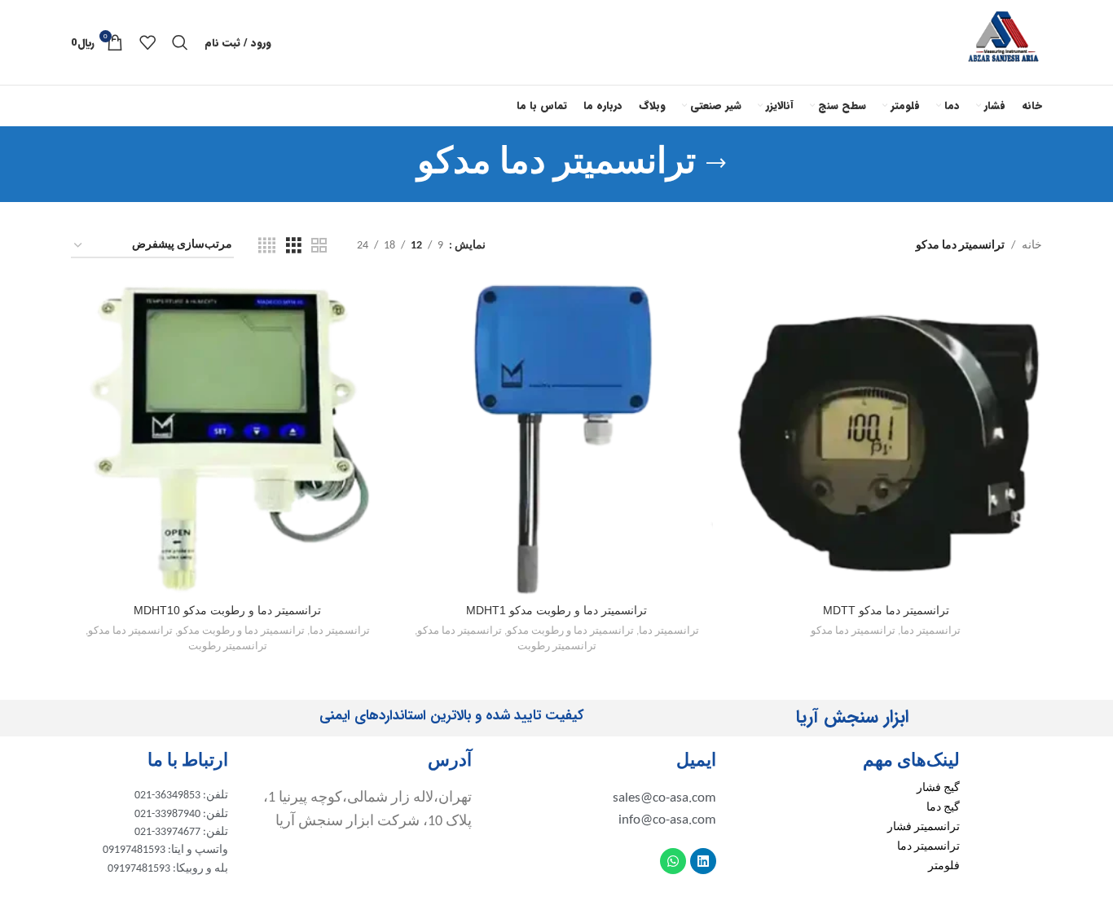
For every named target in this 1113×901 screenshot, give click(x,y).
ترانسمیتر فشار (923, 827)
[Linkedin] (703, 861)
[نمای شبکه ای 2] (319, 246)
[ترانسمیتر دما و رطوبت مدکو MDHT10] (227, 439)
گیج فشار (938, 788)
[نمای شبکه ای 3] (293, 246)
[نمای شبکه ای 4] (266, 246)
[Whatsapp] (673, 861)
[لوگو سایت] (1004, 42)
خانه (1032, 246)
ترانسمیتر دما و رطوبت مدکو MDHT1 (556, 610)
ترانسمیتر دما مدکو (853, 631)
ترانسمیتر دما (930, 631)
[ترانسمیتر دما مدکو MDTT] (885, 439)
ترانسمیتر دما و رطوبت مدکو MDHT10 (227, 610)
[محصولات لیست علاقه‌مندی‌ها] (147, 42)
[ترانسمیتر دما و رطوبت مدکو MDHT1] (556, 439)
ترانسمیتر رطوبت (556, 646)
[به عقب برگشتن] (716, 163)
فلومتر (944, 866)
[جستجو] (180, 42)
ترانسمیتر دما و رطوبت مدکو (570, 631)
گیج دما (943, 808)
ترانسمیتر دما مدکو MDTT (886, 610)
